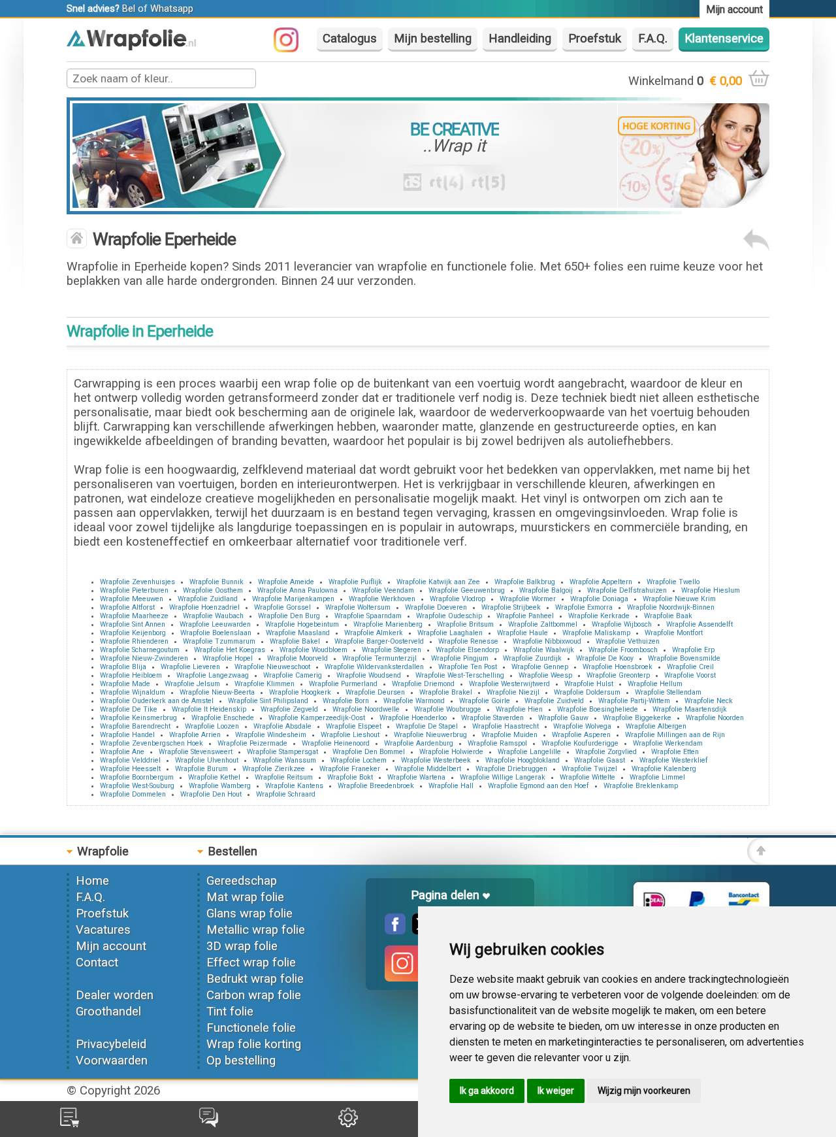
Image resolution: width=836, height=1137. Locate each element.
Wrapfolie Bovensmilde (684, 658)
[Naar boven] (758, 860)
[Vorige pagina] (756, 247)
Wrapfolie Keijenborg (133, 633)
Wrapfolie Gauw (563, 718)
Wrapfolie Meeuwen (131, 599)
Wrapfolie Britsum (465, 624)
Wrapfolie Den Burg (289, 616)
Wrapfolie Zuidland (208, 599)
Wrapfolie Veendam (383, 590)
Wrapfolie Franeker (349, 769)
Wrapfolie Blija (123, 667)
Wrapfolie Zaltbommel (542, 624)
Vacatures (103, 930)
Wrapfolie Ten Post (467, 667)
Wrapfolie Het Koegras (229, 650)
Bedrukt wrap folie (255, 979)
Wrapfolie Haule (522, 633)
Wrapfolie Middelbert (427, 769)
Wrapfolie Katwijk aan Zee (438, 582)
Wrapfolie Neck (708, 701)
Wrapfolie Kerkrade (599, 616)
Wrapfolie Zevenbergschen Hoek (151, 743)
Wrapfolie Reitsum (284, 777)
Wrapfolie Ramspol (497, 743)
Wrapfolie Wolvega (582, 726)
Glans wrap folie (249, 913)
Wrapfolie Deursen (375, 692)
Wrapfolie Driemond (423, 684)
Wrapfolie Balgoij (546, 590)
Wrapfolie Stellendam (668, 692)
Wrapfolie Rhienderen (134, 641)
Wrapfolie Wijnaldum (132, 692)
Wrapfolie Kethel (214, 777)
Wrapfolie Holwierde (451, 752)
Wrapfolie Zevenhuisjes (137, 582)
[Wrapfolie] (131, 46)
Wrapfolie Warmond (414, 701)
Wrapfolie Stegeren (391, 650)
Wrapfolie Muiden (509, 735)
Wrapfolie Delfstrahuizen (627, 590)
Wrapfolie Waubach (213, 616)
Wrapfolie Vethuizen (628, 641)
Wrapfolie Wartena (416, 777)
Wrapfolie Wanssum (284, 760)
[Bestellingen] (69, 1123)
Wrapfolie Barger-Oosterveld (379, 641)
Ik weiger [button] (556, 1090)
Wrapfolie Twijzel (589, 769)
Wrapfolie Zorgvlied (606, 752)
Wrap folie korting (253, 1044)
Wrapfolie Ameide (286, 582)
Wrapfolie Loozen (212, 726)
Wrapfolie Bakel (295, 641)
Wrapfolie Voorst (690, 675)
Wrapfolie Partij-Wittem (634, 701)
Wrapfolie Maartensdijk (689, 709)
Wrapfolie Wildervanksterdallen (374, 667)
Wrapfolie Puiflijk (355, 582)
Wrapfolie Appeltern (601, 582)
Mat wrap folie (245, 897)
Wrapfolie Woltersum (358, 607)
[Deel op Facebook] (395, 930)
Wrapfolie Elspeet (353, 726)
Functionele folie (251, 1028)
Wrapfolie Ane (122, 752)
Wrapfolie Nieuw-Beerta (217, 692)
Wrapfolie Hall (451, 786)
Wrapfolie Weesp (545, 675)
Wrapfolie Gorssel (282, 607)
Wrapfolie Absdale (282, 726)
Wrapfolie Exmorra (584, 607)
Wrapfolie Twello (673, 582)
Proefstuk (594, 38)
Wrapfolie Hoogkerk (300, 692)
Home (92, 881)
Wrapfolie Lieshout (350, 735)
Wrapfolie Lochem (358, 760)
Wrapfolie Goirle (484, 701)
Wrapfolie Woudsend (368, 675)
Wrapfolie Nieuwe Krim (679, 599)
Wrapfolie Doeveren (436, 607)
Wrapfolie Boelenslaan (215, 633)
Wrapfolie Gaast (599, 760)
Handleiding (520, 38)
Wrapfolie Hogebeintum (302, 624)
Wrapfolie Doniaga (599, 599)
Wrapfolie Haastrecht (505, 726)
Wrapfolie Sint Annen (132, 624)
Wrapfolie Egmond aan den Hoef (538, 786)
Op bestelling (241, 1060)
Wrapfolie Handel (127, 735)
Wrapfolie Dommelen (133, 794)
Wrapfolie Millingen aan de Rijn (675, 735)
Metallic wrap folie (255, 930)
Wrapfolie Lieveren (190, 667)
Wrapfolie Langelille (529, 752)
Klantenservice (724, 38)
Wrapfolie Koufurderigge (580, 743)
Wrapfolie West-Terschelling (459, 675)
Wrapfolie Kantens (294, 786)
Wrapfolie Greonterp (618, 675)
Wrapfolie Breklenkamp (640, 786)
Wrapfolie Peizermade (252, 743)
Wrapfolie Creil (690, 667)
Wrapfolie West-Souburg (137, 786)
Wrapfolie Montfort (674, 633)
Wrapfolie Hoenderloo (413, 718)
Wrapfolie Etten (675, 752)
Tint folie (229, 1011)
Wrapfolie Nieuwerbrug (430, 735)
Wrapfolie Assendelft (699, 624)
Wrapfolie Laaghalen (450, 633)
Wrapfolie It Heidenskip (209, 709)
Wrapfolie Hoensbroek (617, 667)
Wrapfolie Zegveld (289, 709)
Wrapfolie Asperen (581, 735)
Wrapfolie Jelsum (192, 684)
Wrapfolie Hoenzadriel (204, 607)
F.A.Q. (652, 38)
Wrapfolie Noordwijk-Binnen (671, 607)
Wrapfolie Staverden (492, 718)
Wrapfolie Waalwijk (543, 650)
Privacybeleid (111, 1044)
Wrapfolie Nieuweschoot (272, 667)
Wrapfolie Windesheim (270, 735)
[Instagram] (293, 48)
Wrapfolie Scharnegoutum (140, 650)
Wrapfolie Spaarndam (368, 616)
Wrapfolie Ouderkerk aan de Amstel (157, 701)
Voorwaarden (112, 1060)
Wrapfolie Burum (201, 769)
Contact (97, 962)
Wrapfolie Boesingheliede (597, 709)
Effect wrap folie (251, 962)
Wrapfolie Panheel (525, 616)
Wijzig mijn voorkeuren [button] (644, 1090)
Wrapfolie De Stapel (427, 726)
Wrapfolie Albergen (656, 726)
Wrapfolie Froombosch (623, 650)
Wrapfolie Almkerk (373, 633)
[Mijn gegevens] (348, 1123)
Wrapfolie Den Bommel (368, 752)
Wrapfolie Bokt (350, 777)
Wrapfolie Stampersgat (282, 752)
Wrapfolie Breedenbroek (376, 786)
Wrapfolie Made (125, 684)
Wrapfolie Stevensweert (196, 752)
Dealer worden (114, 995)
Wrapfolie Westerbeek (436, 760)
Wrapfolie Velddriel (130, 760)
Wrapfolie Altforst (127, 607)
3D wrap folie (242, 946)
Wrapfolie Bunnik (216, 582)
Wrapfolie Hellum (655, 684)
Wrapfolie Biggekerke (637, 718)
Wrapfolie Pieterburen (134, 590)
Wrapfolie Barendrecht (135, 726)
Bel (128, 8)
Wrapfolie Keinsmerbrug (138, 718)
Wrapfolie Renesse (468, 641)
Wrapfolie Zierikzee (273, 769)
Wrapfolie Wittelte (587, 777)
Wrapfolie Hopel (227, 658)
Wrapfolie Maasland (298, 633)
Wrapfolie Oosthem (213, 590)
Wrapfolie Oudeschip (449, 616)
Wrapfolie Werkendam (668, 743)
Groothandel (108, 1011)
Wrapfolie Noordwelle (366, 709)
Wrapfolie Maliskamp (596, 633)
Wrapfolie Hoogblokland (522, 760)
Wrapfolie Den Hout (211, 794)
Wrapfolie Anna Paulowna (297, 590)
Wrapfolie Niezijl (513, 692)
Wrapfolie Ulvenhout (206, 760)
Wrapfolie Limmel (657, 777)
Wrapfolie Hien (519, 709)
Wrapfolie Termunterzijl (379, 658)
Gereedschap (241, 881)
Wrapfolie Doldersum (587, 692)
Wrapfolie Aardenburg (418, 743)
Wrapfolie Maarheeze (134, 616)
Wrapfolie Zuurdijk (532, 658)
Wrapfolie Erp (693, 650)
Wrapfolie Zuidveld (554, 701)
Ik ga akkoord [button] (487, 1090)
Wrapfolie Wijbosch (622, 624)
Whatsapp (171, 8)
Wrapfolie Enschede (222, 718)
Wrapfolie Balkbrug (524, 582)
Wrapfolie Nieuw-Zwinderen (144, 658)
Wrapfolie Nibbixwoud (547, 641)
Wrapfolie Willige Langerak (502, 777)
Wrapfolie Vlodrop (457, 599)
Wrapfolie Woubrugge (447, 709)
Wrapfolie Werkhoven (382, 599)
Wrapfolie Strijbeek (511, 607)
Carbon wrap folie (253, 995)
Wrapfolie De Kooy (605, 658)
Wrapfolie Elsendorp (467, 650)
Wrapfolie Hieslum (710, 590)
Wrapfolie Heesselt (130, 769)
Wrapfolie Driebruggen (511, 769)
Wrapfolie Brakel (445, 692)
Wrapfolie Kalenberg (664, 769)
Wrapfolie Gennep (539, 667)
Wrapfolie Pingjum (460, 658)
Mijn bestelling (433, 38)
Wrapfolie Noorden (715, 718)
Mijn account (111, 946)
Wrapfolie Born (346, 701)
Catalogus (350, 38)
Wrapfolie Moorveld (297, 658)
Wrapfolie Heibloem (131, 675)
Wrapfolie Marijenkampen (293, 599)
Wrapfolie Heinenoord (336, 743)
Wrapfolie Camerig (292, 675)
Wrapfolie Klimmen (264, 684)
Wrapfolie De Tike (128, 709)
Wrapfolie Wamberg (220, 786)
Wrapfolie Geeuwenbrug (466, 590)
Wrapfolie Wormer (528, 599)
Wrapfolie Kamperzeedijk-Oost (316, 718)
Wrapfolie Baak (668, 616)
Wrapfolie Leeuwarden (215, 624)
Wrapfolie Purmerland (343, 684)
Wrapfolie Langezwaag (212, 675)
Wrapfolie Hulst (588, 684)
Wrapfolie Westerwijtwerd (509, 684)
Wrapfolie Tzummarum (219, 641)
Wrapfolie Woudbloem (313, 650)
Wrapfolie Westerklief (673, 760)
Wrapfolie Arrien (195, 735)
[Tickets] (208, 1123)
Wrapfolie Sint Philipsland (268, 701)
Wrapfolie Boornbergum (137, 777)
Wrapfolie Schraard (285, 794)
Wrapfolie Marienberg (388, 624)
